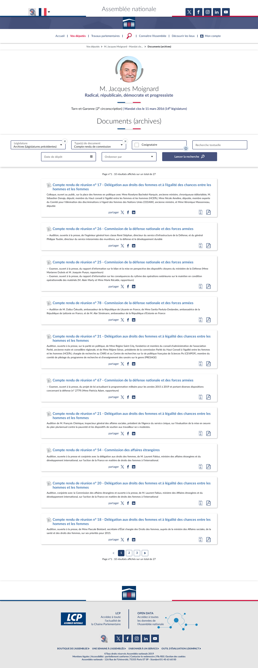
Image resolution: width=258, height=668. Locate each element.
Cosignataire (149, 144)
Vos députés (93, 46)
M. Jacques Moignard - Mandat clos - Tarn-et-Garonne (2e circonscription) (124, 46)
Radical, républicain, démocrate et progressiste (129, 95)
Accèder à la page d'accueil (129, 21)
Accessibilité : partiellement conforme (110, 657)
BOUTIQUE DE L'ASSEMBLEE (72, 649)
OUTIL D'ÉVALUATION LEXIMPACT (180, 649)
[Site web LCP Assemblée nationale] (93, 618)
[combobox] (38, 144)
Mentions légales (81, 657)
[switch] (137, 145)
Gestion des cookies (176, 657)
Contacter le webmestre (142, 657)
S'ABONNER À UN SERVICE (142, 649)
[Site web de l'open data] (164, 618)
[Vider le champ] (65, 141)
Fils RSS (160, 657)
